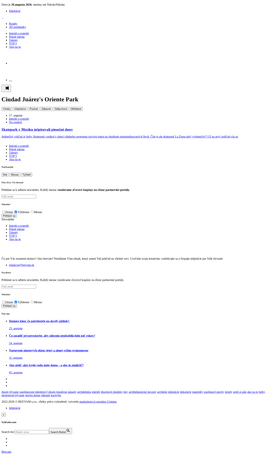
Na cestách (15, 122)
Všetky (7, 108)
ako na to (252, 391)
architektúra (84, 391)
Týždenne (23, 212)
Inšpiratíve (20, 108)
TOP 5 (13, 43)
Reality (13, 23)
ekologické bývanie (13, 395)
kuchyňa (56, 395)
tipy (125, 391)
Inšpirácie (14, 11)
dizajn (5, 391)
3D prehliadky (17, 27)
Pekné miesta (17, 36)
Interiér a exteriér (19, 33)
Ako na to (15, 46)
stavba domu (32, 395)
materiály (197, 391)
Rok (5, 174)
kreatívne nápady (66, 391)
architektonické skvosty (142, 391)
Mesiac (15, 174)
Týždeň (27, 174)
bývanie (14, 391)
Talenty (13, 40)
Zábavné (46, 108)
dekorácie (185, 391)
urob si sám (240, 391)
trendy (228, 391)
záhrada (45, 395)
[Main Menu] (6, 88)
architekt (162, 391)
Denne (9, 212)
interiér (96, 391)
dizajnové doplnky (112, 391)
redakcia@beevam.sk (21, 265)
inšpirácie (173, 391)
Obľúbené (76, 108)
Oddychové (61, 108)
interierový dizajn (45, 391)
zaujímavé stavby (214, 391)
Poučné (34, 108)
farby (262, 391)
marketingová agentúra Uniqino (98, 401)
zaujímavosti (26, 391)
